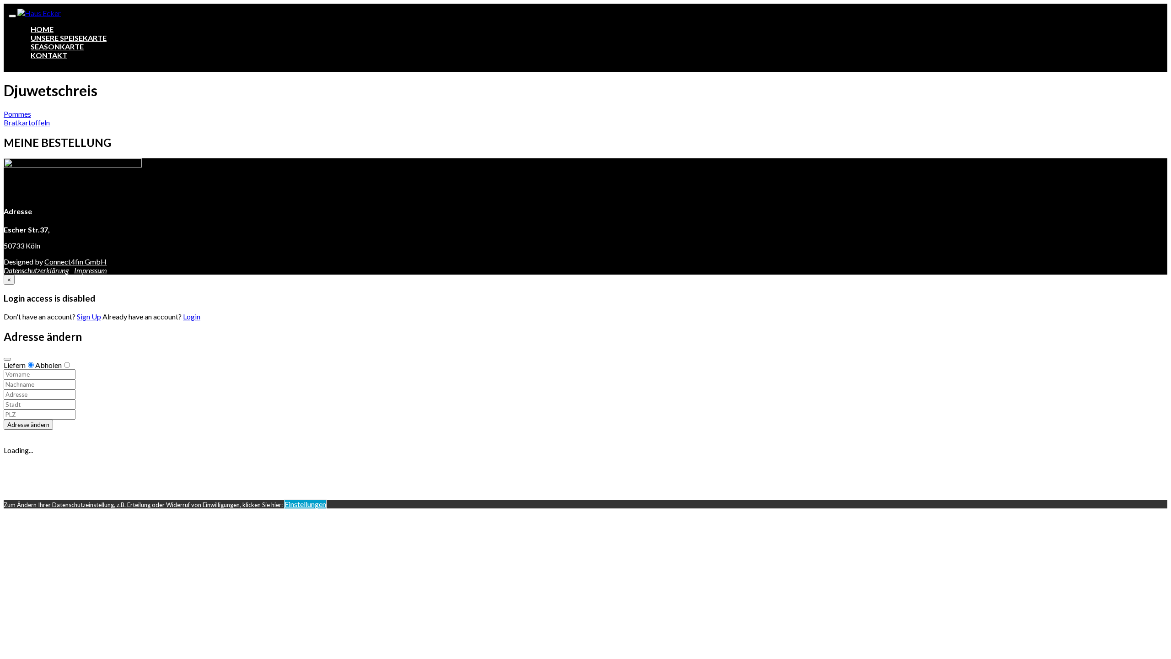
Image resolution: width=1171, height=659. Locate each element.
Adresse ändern (28, 424)
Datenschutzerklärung (36, 270)
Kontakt (49, 55)
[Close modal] (7, 359)
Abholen (48, 365)
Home (42, 29)
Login (191, 316)
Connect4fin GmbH (75, 261)
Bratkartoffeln (27, 122)
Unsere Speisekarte (69, 37)
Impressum (90, 270)
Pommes (17, 113)
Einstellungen (305, 504)
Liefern (15, 365)
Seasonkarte (57, 46)
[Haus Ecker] (39, 13)
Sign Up (89, 316)
